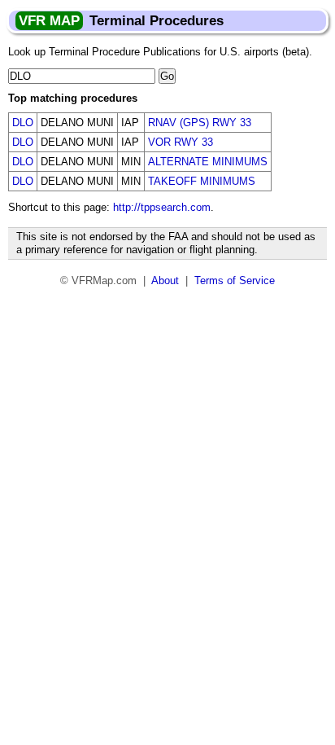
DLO (22, 122)
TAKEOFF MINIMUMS (201, 181)
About (165, 280)
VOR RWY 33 (180, 142)
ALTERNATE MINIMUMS (208, 162)
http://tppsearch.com (162, 207)
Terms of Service (234, 280)
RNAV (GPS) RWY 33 (199, 122)
